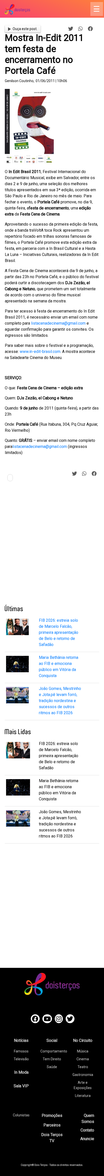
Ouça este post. (25, 29)
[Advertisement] (52, 545)
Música (82, 1051)
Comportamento (53, 1051)
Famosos (21, 1051)
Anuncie (87, 1138)
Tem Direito (52, 1059)
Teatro (82, 1067)
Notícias (21, 1040)
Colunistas (21, 1115)
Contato (87, 1130)
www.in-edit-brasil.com (40, 351)
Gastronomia (82, 1075)
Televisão (21, 1059)
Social (51, 1040)
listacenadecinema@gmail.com (58, 323)
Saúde (52, 1067)
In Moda (21, 1072)
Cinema (82, 1059)
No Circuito (82, 1040)
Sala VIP (21, 1086)
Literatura (83, 1096)
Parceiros (52, 1125)
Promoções (52, 1115)
